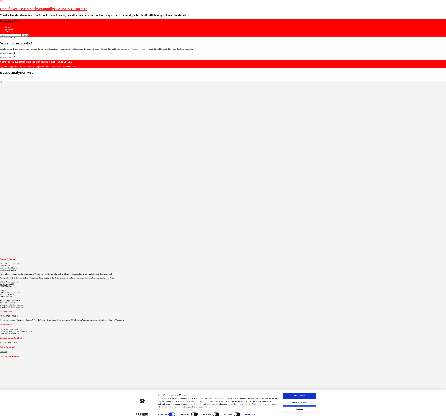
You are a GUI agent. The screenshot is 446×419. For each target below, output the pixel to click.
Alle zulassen (299, 396)
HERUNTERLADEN (8, 342)
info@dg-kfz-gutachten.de (15, 307)
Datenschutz (9, 31)
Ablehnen (299, 409)
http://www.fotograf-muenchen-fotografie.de (16, 331)
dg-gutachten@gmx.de (14, 305)
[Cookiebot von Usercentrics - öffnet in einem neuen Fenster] (142, 414)
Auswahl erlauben (299, 403)
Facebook (3, 352)
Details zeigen (250, 414)
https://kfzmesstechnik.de (9, 333)
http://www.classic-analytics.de (11, 329)
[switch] (194, 414)
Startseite (8, 27)
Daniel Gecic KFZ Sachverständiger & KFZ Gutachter (43, 9)
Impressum (9, 29)
